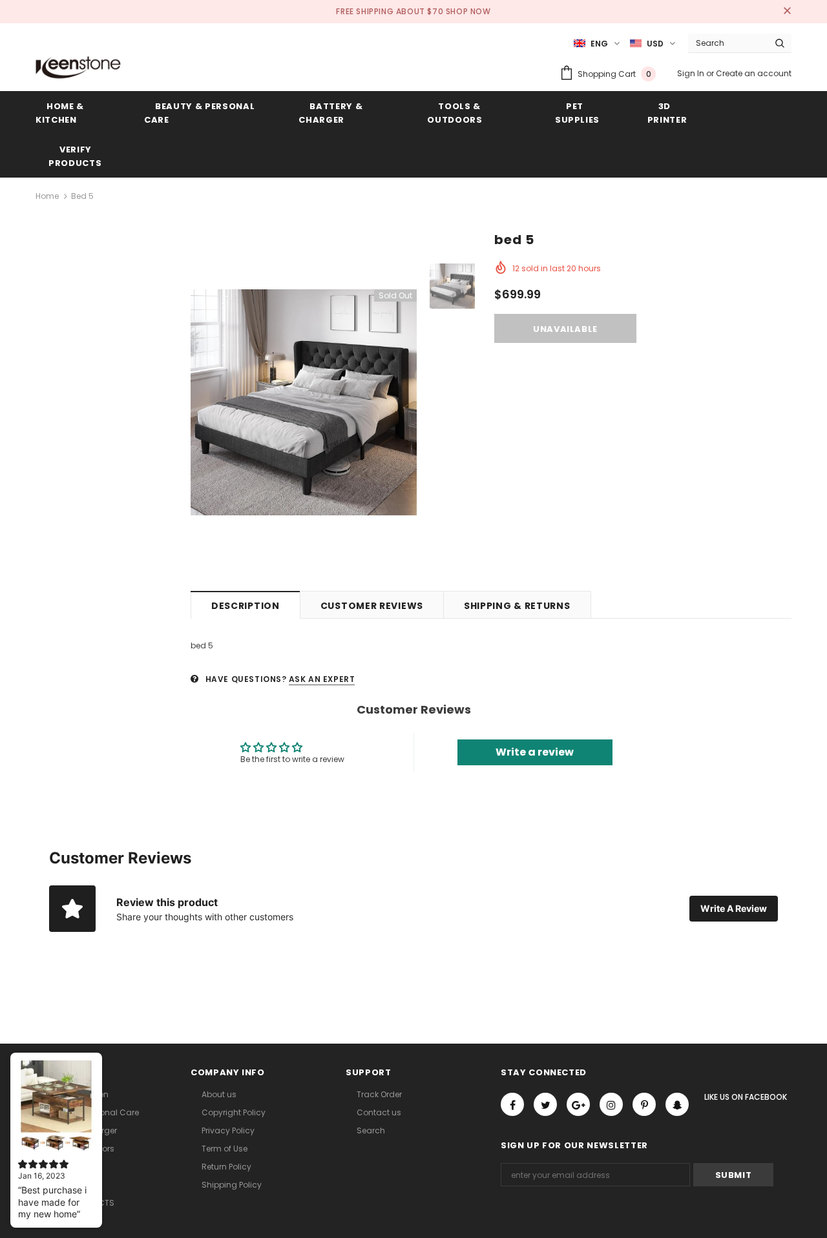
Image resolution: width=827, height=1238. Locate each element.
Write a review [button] (535, 752)
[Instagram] (611, 1104)
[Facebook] (512, 1104)
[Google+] (578, 1104)
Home (47, 196)
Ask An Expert (322, 679)
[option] (304, 402)
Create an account (753, 73)
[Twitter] (545, 1104)
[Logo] (78, 67)
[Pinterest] (644, 1104)
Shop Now (468, 11)
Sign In (691, 73)
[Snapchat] (677, 1104)
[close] (786, 11)
